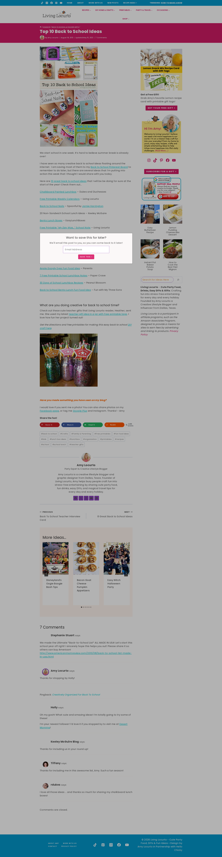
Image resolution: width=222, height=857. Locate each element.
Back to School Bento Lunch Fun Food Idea (65, 289)
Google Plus (80, 410)
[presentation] (56, 558)
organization (90, 439)
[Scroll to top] (215, 846)
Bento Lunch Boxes (51, 220)
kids (43, 439)
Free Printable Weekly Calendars (60, 199)
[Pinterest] (56, 3)
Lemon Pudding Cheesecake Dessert (172, 231)
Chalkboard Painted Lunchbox (58, 191)
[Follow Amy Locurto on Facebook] (75, 498)
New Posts (112, 3)
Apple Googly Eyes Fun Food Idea (60, 268)
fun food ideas (121, 433)
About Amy (53, 843)
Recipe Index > (130, 3)
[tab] (81, 607)
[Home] (40, 27)
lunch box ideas (58, 439)
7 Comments (101, 37)
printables (106, 439)
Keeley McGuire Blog (65, 741)
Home (69, 3)
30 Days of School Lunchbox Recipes (61, 282)
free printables (102, 433)
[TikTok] (42, 3)
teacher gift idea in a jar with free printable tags (98, 314)
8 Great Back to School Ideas (115, 514)
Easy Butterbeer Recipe (150, 230)
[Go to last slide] (46, 573)
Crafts (64, 433)
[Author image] (42, 37)
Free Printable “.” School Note (65, 227)
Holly (54, 707)
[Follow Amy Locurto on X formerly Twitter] (81, 498)
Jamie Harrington (92, 206)
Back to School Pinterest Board (109, 167)
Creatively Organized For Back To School (76, 694)
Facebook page (49, 410)
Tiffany (56, 763)
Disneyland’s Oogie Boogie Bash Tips (54, 583)
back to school (49, 433)
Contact (52, 846)
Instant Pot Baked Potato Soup (150, 266)
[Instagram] (47, 3)
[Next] (126, 573)
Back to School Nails (52, 206)
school (45, 444)
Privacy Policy (69, 846)
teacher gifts (76, 444)
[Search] (178, 279)
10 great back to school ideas (69, 181)
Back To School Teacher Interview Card (60, 516)
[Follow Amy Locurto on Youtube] (91, 498)
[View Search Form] (180, 14)
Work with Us (96, 3)
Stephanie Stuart (62, 635)
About (80, 3)
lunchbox (74, 439)
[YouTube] (61, 3)
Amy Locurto (53, 37)
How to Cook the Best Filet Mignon (172, 266)
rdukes (55, 785)
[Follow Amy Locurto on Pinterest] (96, 498)
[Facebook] (51, 3)
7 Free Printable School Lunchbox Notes (63, 275)
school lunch (59, 444)
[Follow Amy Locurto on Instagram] (86, 498)
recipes (119, 439)
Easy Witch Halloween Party (113, 583)
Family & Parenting (81, 433)
